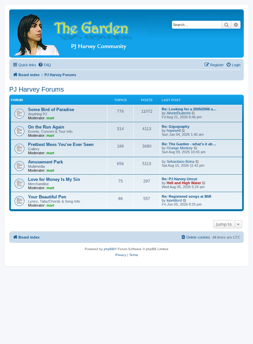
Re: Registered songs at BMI (186, 196)
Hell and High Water (184, 183)
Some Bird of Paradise (51, 109)
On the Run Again (46, 127)
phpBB (109, 249)
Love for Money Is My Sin (54, 179)
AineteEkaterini (178, 113)
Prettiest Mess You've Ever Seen (61, 144)
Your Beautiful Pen (47, 196)
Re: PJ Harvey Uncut (179, 179)
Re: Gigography (175, 127)
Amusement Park (45, 161)
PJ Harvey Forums (36, 89)
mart (50, 118)
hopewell (174, 130)
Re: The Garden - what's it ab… (189, 144)
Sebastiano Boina (180, 161)
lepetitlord (174, 200)
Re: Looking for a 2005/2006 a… (189, 109)
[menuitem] (44, 65)
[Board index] (81, 33)
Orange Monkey (180, 148)
